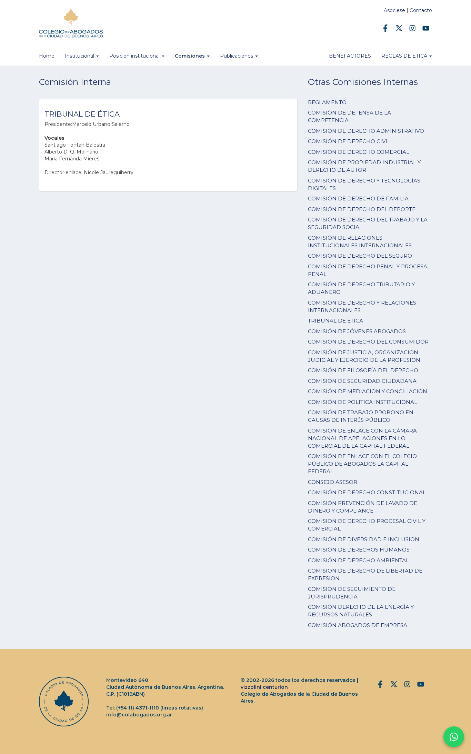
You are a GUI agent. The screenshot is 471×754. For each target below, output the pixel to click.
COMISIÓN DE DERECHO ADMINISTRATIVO (366, 131)
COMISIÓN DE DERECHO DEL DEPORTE (361, 209)
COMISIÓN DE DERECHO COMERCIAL (358, 152)
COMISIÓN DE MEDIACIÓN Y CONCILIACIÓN (367, 391)
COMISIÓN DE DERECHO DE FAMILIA (358, 198)
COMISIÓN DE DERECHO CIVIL (349, 141)
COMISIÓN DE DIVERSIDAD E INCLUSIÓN (363, 539)
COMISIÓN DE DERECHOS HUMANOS (359, 549)
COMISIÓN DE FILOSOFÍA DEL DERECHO (363, 370)
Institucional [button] (80, 56)
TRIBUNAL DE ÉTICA (335, 320)
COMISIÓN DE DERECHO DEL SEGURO (360, 255)
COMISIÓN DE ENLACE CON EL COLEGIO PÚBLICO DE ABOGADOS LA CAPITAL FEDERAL (362, 464)
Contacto (421, 10)
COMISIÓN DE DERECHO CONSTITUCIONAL (367, 492)
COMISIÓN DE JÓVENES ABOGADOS (357, 331)
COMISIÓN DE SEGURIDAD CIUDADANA (362, 381)
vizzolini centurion (264, 687)
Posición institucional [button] (135, 56)
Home (46, 56)
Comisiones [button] (190, 56)
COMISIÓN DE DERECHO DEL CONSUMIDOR (368, 341)
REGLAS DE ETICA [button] (405, 56)
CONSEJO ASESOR (332, 482)
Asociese (394, 10)
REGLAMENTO (327, 102)
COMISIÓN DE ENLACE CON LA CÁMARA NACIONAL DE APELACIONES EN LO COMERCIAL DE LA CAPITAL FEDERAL (362, 438)
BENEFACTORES (350, 56)
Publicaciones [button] (237, 56)
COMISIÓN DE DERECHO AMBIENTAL (358, 560)
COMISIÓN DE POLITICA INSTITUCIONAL (362, 402)
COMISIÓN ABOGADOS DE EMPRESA (357, 625)
